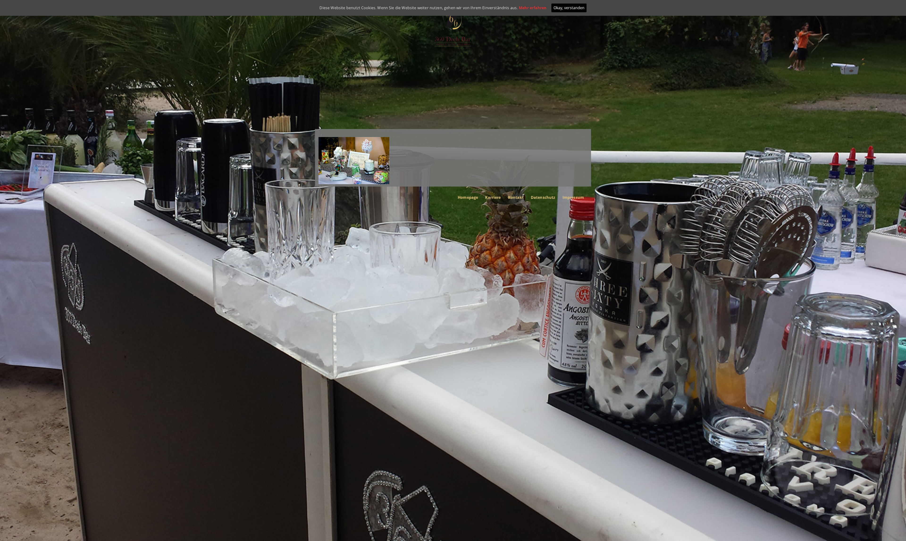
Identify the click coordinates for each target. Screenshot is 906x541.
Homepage (468, 197)
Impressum (573, 197)
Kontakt (516, 197)
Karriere (493, 197)
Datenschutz (543, 197)
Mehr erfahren (533, 7)
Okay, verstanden (569, 7)
